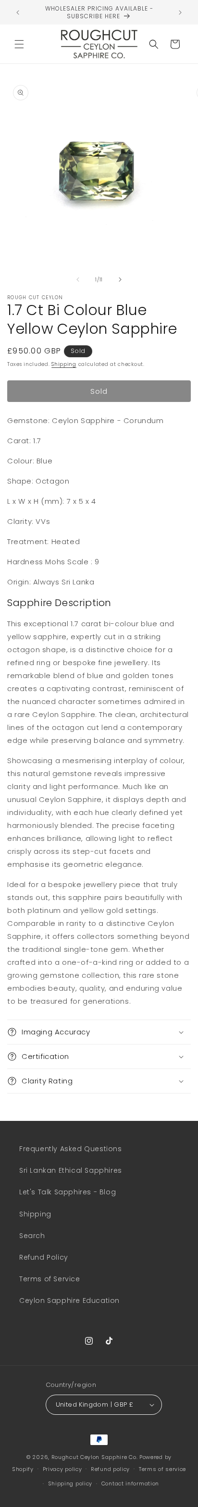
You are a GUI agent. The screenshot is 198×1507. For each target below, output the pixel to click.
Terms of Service (49, 1279)
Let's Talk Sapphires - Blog (67, 1192)
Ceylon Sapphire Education (69, 1300)
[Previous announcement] (17, 12)
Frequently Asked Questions (70, 1149)
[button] (19, 44)
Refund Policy (43, 1257)
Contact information (130, 1483)
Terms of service (162, 1469)
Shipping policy (70, 1483)
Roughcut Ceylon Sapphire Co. (94, 1457)
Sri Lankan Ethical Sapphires (70, 1170)
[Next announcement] (180, 12)
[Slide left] (77, 279)
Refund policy (110, 1469)
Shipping (63, 364)
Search (32, 1235)
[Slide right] (120, 279)
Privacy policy (62, 1469)
